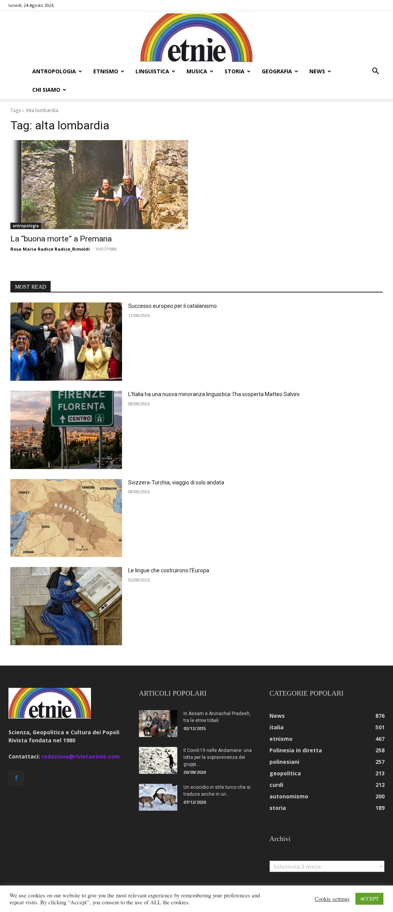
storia (234, 71)
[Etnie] (196, 37)
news (317, 71)
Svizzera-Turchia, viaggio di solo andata (176, 482)
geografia (277, 71)
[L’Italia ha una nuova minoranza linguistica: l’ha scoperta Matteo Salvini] (66, 430)
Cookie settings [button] (332, 898)
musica (197, 71)
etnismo (105, 71)
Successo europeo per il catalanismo (172, 306)
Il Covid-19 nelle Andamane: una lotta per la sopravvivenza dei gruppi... (217, 757)
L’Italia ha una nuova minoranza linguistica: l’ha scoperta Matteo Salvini (213, 394)
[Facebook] (16, 778)
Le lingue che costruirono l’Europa (168, 570)
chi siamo (46, 89)
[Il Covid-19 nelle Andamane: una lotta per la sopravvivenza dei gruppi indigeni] (158, 760)
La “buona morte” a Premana (61, 238)
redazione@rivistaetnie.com (80, 756)
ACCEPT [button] (369, 898)
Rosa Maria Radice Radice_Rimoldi (50, 249)
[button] (375, 72)
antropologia (54, 71)
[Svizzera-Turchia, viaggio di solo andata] (66, 518)
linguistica (152, 71)
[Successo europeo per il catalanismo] (66, 341)
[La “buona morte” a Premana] (99, 185)
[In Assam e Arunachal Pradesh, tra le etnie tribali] (158, 723)
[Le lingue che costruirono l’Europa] (66, 606)
